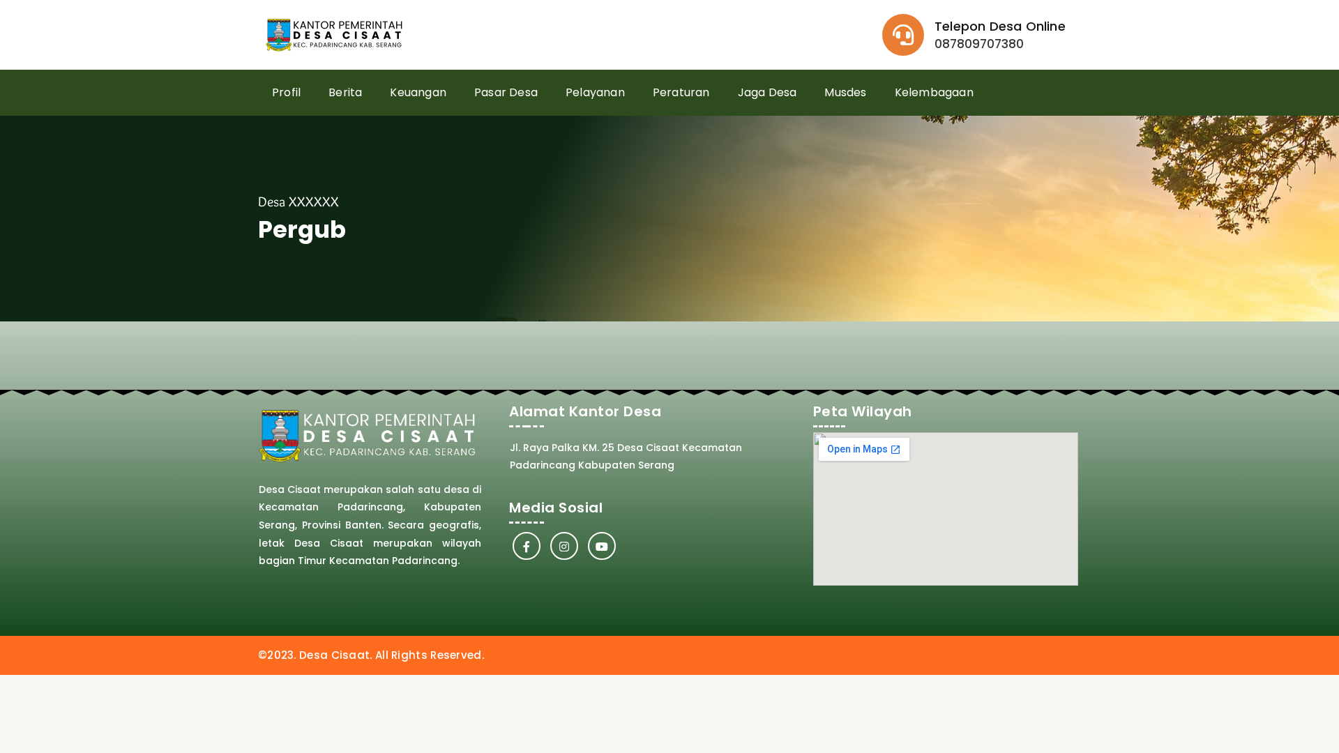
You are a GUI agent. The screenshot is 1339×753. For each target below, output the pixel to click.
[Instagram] (564, 546)
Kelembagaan (934, 92)
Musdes (845, 92)
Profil (286, 92)
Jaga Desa (767, 92)
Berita (345, 92)
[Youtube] (602, 546)
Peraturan (681, 92)
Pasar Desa (506, 92)
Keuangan (418, 92)
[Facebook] (526, 546)
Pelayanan (595, 92)
